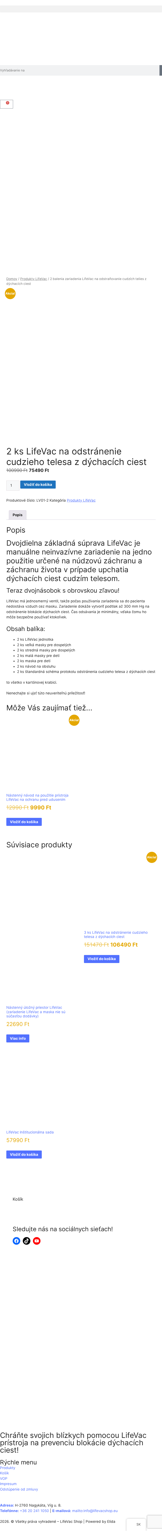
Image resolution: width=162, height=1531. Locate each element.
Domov (11, 279)
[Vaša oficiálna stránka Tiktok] (26, 1241)
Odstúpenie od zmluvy (19, 1489)
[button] (81, 8)
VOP (3, 1478)
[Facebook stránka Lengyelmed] (16, 1241)
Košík (4, 1473)
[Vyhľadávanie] (160, 70)
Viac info (18, 1038)
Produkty (7, 1468)
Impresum (8, 1484)
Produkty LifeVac (33, 279)
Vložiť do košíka (38, 484)
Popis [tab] (18, 515)
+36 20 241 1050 (34, 1511)
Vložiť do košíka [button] (24, 822)
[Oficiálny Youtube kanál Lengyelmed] (36, 1241)
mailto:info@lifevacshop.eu (95, 1511)
